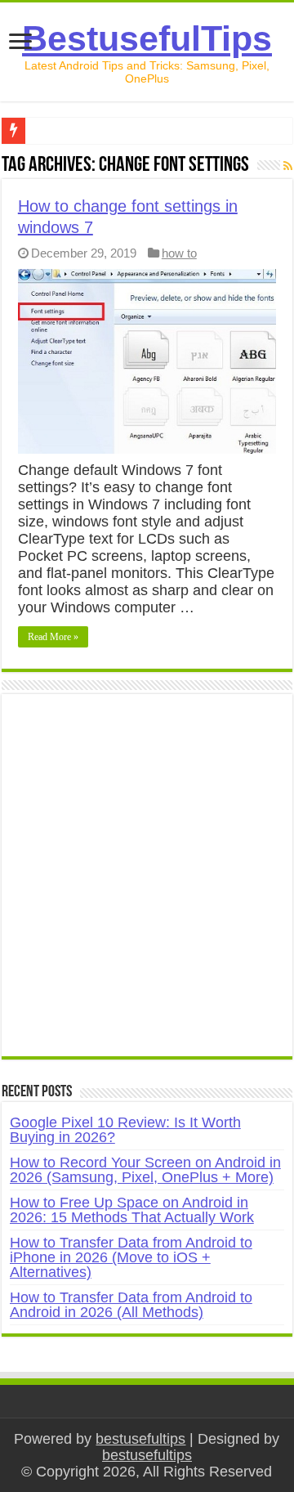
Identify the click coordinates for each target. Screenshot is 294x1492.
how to (179, 253)
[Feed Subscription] (287, 165)
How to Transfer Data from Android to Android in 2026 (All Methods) (131, 1304)
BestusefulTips (147, 38)
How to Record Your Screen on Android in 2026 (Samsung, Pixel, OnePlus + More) (145, 1169)
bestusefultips (140, 1439)
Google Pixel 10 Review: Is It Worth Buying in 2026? (125, 1129)
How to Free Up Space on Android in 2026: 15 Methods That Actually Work (132, 1209)
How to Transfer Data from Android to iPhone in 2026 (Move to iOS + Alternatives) (131, 1257)
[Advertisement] (147, 884)
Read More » (53, 637)
